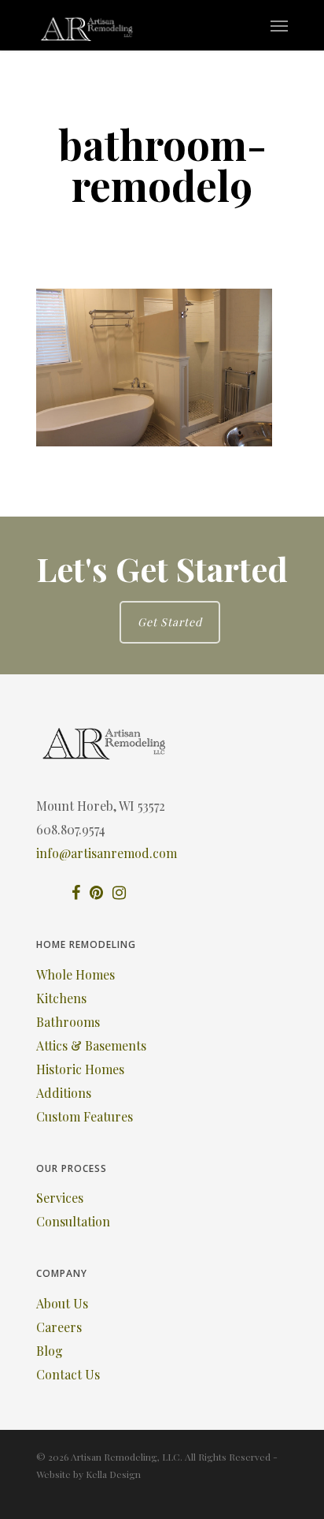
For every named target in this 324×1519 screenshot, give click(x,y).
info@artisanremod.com (106, 853)
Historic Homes (80, 1069)
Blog (49, 1350)
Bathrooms (68, 1021)
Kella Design (113, 1474)
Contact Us (68, 1374)
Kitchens (61, 998)
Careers (59, 1327)
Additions (63, 1092)
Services (59, 1197)
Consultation (73, 1221)
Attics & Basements (91, 1045)
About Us (62, 1303)
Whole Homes (75, 974)
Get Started (170, 621)
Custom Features (84, 1116)
